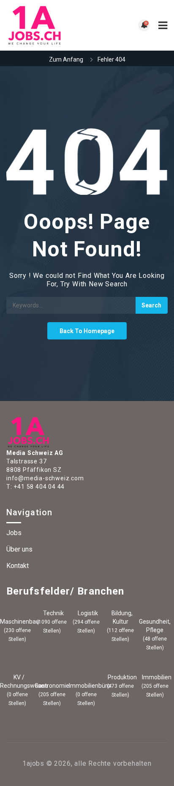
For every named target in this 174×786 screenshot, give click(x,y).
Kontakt (17, 566)
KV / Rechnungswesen (17, 681)
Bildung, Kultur (121, 617)
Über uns (19, 549)
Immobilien (156, 677)
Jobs (14, 533)
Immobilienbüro (86, 685)
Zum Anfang (66, 59)
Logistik (87, 613)
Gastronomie (52, 685)
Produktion (121, 677)
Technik (53, 613)
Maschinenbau (17, 621)
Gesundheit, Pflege (155, 625)
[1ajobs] (46, 25)
